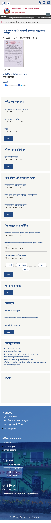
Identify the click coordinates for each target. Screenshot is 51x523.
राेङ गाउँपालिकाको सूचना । (13, 311)
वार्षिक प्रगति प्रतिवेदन (12, 464)
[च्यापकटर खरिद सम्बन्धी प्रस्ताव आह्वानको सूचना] (14, 53)
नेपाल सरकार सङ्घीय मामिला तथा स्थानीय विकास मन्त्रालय (22, 354)
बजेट (6, 129)
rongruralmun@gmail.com (27, 494)
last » (26, 269)
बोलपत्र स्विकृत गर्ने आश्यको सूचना (15, 185)
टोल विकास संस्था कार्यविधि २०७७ (15, 255)
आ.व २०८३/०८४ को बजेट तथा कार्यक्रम (17, 109)
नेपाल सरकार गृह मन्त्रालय (12, 349)
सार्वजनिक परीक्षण (10, 476)
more (9, 332)
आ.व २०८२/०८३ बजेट (12, 119)
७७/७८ (5, 82)
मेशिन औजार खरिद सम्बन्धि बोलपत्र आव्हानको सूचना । (21, 195)
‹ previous (22, 265)
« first (9, 265)
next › (42, 265)
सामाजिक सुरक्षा (9, 446)
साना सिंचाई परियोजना (11, 157)
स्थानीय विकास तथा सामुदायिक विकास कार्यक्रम (18, 359)
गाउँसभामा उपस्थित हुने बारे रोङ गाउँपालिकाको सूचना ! (21, 318)
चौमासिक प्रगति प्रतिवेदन (13, 468)
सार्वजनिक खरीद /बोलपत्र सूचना (16, 420)
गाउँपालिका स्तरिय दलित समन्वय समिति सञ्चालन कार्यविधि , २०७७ (25, 233)
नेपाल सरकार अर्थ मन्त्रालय (12, 351)
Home (3, 22)
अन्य (8, 139)
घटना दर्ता (7, 442)
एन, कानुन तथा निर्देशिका (13, 424)
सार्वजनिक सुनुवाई (10, 472)
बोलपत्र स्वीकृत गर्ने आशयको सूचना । (16, 205)
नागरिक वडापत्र (10, 450)
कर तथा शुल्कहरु (10, 428)
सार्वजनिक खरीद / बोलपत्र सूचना (15, 74)
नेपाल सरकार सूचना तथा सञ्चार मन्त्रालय (16, 357)
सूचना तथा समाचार (11, 417)
